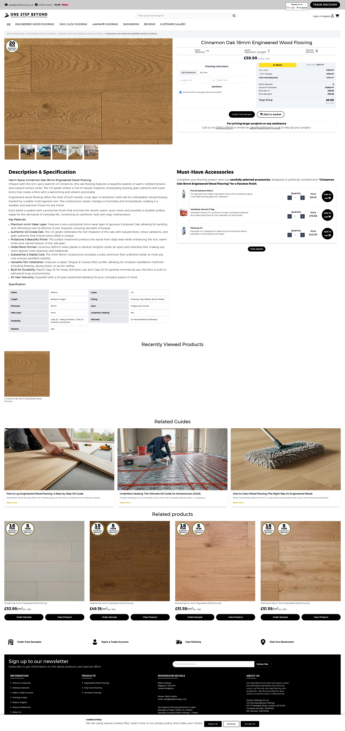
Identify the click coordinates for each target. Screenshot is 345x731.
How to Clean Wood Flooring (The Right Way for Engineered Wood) (273, 494)
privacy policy (163, 723)
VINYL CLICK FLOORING (73, 24)
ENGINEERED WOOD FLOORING (34, 24)
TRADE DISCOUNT (325, 4)
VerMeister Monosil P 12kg (202, 209)
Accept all (250, 724)
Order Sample (24, 617)
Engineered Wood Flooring (41, 34)
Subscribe (262, 664)
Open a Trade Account (23, 693)
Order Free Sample (242, 114)
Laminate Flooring (92, 693)
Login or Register (322, 16)
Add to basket (272, 114)
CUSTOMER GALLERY (173, 24)
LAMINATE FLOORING (105, 24)
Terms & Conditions (22, 683)
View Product (64, 617)
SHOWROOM (131, 24)
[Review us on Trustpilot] (301, 7)
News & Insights (20, 702)
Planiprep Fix (196, 228)
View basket (256, 249)
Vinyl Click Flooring (93, 688)
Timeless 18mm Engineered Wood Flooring (81, 34)
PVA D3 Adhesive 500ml (201, 191)
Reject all (213, 724)
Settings (231, 724)
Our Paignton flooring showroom (173, 707)
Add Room (217, 87)
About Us (17, 712)
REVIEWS (149, 24)
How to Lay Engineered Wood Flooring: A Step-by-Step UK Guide (44, 494)
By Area (203, 73)
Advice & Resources (21, 707)
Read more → (12, 503)
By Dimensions (189, 73)
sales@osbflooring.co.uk (264, 127)
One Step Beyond (15, 34)
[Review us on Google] (291, 7)
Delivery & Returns (21, 688)
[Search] (234, 16)
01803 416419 (45, 5)
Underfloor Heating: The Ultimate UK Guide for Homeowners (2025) (160, 494)
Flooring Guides (20, 698)
